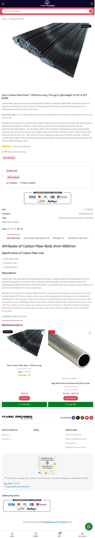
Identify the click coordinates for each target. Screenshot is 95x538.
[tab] (13, 237)
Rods (91, 218)
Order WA (25, 404)
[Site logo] (47, 3)
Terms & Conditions (73, 435)
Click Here (6, 316)
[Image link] (17, 417)
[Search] (91, 11)
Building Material (17, 19)
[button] (89, 526)
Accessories (71, 218)
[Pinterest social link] (21, 229)
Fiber (86, 218)
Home (4, 19)
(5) (29, 375)
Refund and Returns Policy (76, 439)
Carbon (80, 218)
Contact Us (6, 439)
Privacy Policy (70, 443)
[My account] (91, 3)
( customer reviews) (21, 146)
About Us (5, 435)
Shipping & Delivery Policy (75, 447)
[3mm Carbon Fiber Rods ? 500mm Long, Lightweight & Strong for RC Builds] (24, 346)
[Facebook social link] (9, 229)
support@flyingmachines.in (17, 486)
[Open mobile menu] (3, 3)
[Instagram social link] (15, 229)
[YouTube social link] (18, 229)
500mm (62, 218)
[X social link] (12, 229)
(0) (75, 390)
